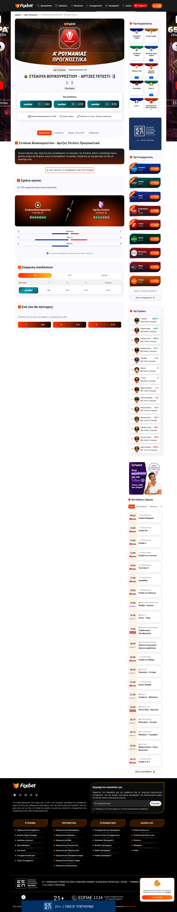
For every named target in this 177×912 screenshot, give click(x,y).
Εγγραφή (157, 6)
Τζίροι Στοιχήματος (25, 860)
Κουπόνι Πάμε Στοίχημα (27, 835)
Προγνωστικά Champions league (69, 855)
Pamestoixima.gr (143, 210)
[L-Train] (136, 379)
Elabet (140, 196)
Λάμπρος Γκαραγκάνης (146, 427)
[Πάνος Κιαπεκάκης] (136, 399)
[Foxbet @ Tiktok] (36, 795)
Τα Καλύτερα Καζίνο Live (144, 835)
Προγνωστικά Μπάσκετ (65, 835)
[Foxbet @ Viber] (31, 795)
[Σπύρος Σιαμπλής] (136, 330)
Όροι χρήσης (18, 906)
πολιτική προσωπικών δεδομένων (136, 809)
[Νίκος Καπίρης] (136, 448)
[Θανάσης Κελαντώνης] (136, 349)
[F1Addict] (136, 320)
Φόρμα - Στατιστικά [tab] (76, 133)
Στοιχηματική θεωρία (26, 855)
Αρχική (18, 15)
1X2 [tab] (35, 275)
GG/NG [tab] (104, 275)
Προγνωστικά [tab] (44, 133)
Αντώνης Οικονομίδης (146, 417)
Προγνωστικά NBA (63, 840)
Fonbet (140, 224)
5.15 (86, 290)
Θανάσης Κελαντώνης (146, 348)
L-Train (143, 378)
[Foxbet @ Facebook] (15, 795)
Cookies (168, 892)
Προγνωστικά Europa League (68, 860)
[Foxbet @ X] (20, 795)
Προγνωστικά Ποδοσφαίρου (67, 830)
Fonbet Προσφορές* (103, 855)
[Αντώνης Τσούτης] (136, 438)
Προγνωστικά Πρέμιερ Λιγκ (67, 850)
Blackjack (137, 845)
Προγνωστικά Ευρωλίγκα (66, 866)
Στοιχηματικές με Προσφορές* (107, 830)
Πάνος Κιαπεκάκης (146, 398)
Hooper (143, 368)
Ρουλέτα (137, 840)
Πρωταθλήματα (23, 845)
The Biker (143, 358)
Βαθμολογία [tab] (94, 133)
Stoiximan (141, 168)
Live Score (21, 850)
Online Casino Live (141, 830)
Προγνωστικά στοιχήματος (28, 830)
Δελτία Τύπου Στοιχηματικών (107, 835)
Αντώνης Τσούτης (146, 437)
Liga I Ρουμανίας (31, 15)
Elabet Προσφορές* (103, 850)
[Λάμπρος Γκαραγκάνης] (136, 428)
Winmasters (142, 252)
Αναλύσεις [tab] (59, 133)
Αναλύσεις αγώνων (25, 840)
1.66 (48, 290)
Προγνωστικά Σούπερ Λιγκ (67, 845)
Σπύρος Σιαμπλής (146, 329)
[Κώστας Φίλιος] (136, 409)
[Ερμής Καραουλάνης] (136, 389)
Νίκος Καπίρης (145, 447)
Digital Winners (131, 906)
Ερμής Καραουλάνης (146, 388)
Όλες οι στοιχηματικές (144, 298)
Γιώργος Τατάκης (146, 338)
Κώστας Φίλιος (145, 408)
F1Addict (143, 319)
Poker (136, 850)
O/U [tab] (69, 275)
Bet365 (140, 238)
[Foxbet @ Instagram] (26, 795)
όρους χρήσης (113, 809)
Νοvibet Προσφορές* (103, 845)
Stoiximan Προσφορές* (104, 840)
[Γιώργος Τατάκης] (136, 340)
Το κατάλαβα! (157, 897)
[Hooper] (136, 369)
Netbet (140, 266)
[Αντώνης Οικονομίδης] (136, 419)
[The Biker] (136, 359)
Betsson (141, 280)
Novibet (141, 182)
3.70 (67, 290)
